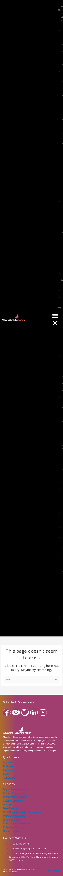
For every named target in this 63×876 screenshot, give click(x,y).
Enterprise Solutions (14, 827)
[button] (55, 320)
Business (8, 766)
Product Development (15, 797)
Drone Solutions (12, 819)
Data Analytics (11, 808)
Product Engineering (14, 793)
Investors (8, 770)
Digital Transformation (15, 789)
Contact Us (9, 777)
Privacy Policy (53, 870)
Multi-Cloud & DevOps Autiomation (22, 812)
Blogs (6, 774)
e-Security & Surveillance (17, 823)
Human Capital (11, 831)
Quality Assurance (13, 800)
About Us (8, 762)
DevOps (7, 804)
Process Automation (14, 816)
